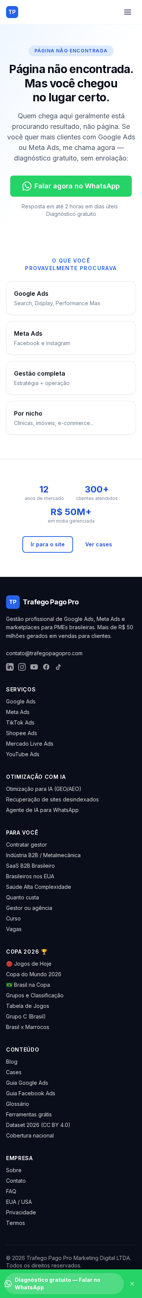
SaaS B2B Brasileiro (30, 865)
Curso (13, 918)
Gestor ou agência (29, 908)
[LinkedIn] (10, 667)
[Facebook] (46, 667)
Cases (14, 1072)
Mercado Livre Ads (29, 743)
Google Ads (21, 701)
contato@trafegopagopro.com (44, 653)
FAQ (11, 1191)
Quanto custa (22, 897)
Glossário (17, 1104)
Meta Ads (18, 712)
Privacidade (21, 1212)
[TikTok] (58, 667)
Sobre (14, 1170)
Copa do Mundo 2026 (33, 974)
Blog (11, 1061)
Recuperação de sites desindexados (52, 799)
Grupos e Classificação (35, 995)
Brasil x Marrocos (27, 1027)
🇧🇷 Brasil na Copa (28, 985)
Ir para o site (48, 544)
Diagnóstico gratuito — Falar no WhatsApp (57, 1283)
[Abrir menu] (127, 12)
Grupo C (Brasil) (26, 1016)
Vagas (14, 929)
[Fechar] (132, 1283)
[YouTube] (34, 667)
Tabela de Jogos (27, 1006)
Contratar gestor (26, 844)
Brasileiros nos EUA (30, 876)
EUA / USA (19, 1202)
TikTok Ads (20, 722)
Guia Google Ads (27, 1082)
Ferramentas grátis (29, 1114)
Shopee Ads (21, 733)
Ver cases (98, 544)
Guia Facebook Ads (30, 1093)
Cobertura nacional (30, 1135)
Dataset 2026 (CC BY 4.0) (38, 1125)
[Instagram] (22, 667)
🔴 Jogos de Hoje (28, 963)
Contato (16, 1180)
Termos (15, 1223)
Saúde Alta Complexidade (38, 887)
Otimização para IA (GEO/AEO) (43, 789)
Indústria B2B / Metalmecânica (43, 855)
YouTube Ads (22, 754)
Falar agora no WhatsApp (77, 186)
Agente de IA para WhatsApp (42, 810)
